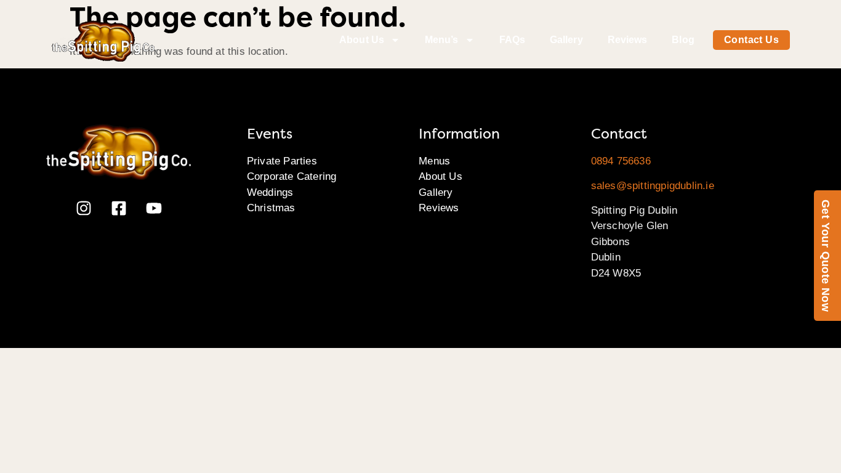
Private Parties (282, 161)
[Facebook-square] (119, 208)
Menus (434, 161)
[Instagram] (84, 208)
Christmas (271, 208)
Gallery (566, 39)
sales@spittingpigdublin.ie (652, 186)
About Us (361, 39)
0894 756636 (621, 161)
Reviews (628, 39)
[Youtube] (154, 208)
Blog (683, 39)
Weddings (270, 192)
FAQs (512, 39)
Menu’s (442, 39)
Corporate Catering (292, 176)
